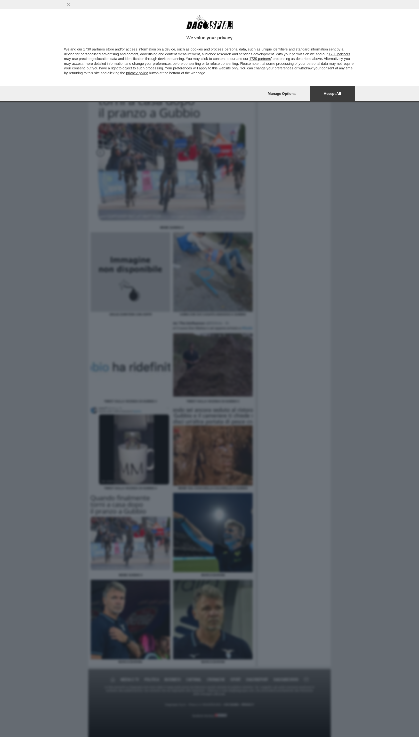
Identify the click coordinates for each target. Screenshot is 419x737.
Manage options (282, 93)
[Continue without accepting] (68, 4)
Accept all (332, 93)
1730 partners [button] (94, 49)
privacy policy (137, 73)
